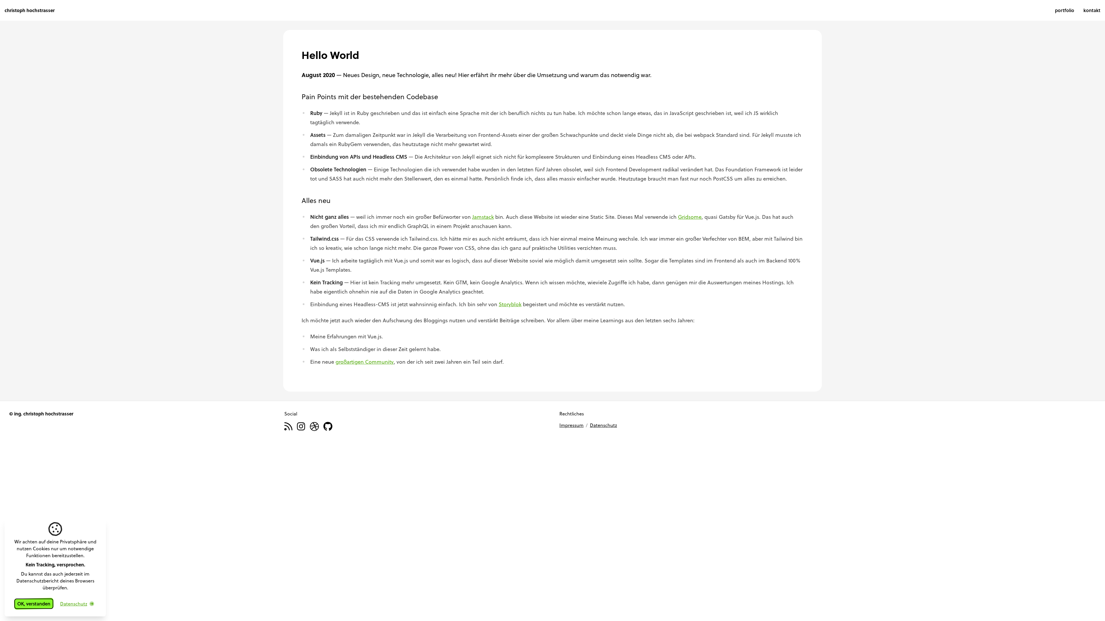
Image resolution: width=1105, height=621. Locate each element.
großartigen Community (365, 361)
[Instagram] (301, 427)
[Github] (327, 427)
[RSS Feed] (288, 427)
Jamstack (483, 217)
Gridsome (690, 217)
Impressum (571, 425)
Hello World (330, 54)
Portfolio (1064, 10)
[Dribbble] (314, 427)
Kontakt (1091, 10)
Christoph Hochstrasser (30, 10)
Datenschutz (603, 425)
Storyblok (510, 304)
